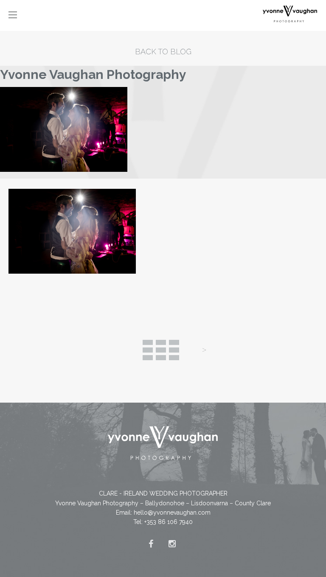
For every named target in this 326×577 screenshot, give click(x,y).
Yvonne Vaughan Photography (93, 74)
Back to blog (163, 51)
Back (161, 350)
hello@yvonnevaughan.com (172, 512)
